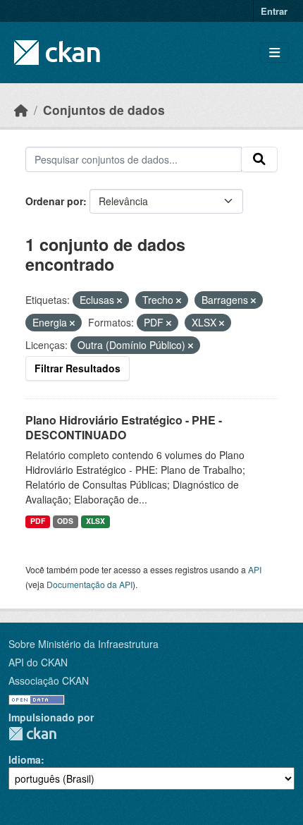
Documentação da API (89, 584)
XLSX (95, 520)
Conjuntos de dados (104, 109)
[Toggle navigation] (274, 52)
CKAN (32, 733)
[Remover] (119, 300)
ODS (65, 520)
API (254, 569)
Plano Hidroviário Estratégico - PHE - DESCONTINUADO (123, 427)
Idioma (24, 759)
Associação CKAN (48, 680)
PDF (37, 520)
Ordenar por (54, 201)
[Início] (21, 109)
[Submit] (259, 159)
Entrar (274, 11)
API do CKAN (38, 662)
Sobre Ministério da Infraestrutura (83, 644)
